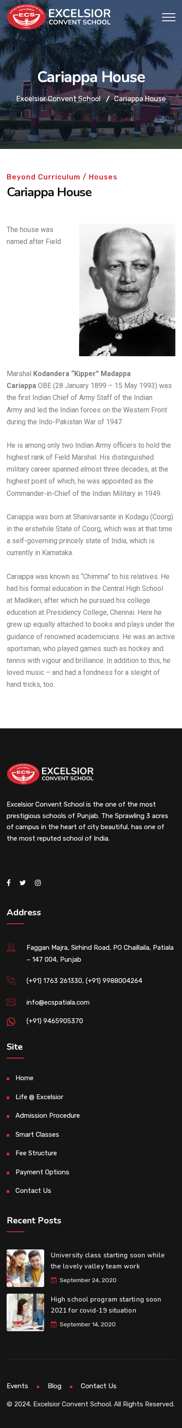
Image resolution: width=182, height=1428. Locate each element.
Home (24, 1078)
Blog (54, 1386)
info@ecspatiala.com (58, 1002)
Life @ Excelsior (39, 1097)
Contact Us (33, 1191)
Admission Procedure (47, 1116)
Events (17, 1386)
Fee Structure (36, 1153)
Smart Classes (37, 1135)
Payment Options (42, 1172)
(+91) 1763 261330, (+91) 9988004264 (84, 981)
